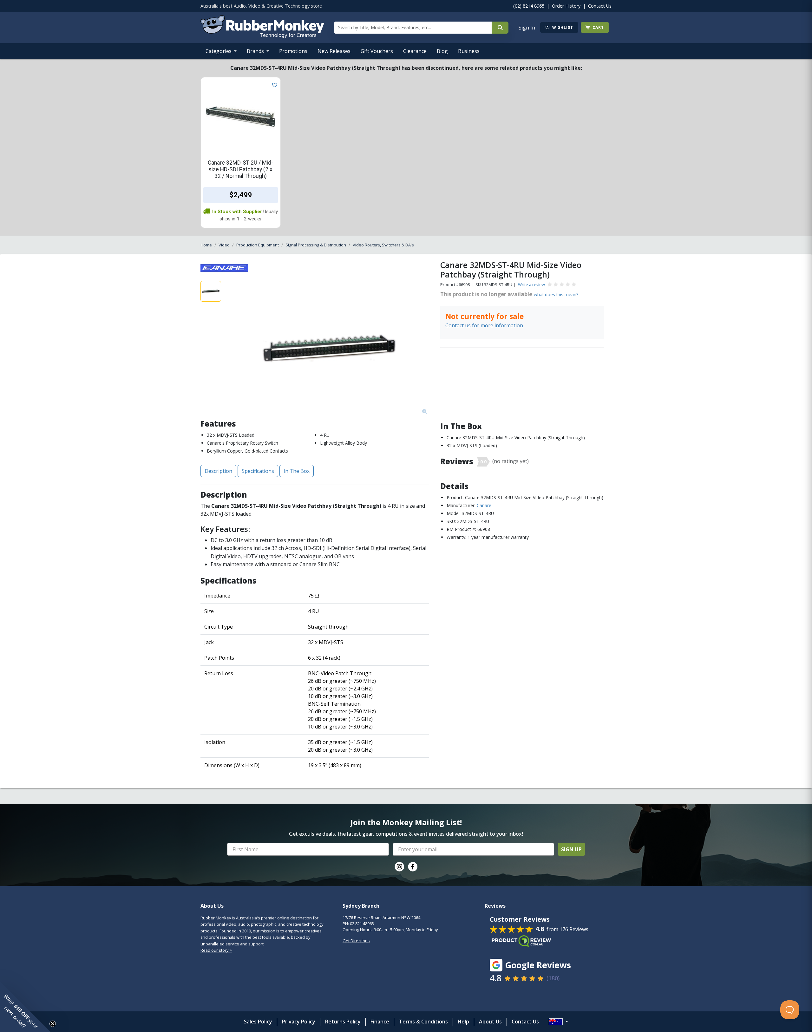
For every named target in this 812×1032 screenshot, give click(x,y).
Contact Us (600, 6)
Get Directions (356, 941)
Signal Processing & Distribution (315, 245)
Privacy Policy (298, 1021)
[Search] (500, 28)
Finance (379, 1021)
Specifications (258, 470)
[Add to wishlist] (273, 84)
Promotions (293, 51)
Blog (442, 51)
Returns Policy (343, 1021)
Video (224, 245)
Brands (256, 51)
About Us (490, 1021)
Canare (484, 505)
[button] (25, 1006)
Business (469, 51)
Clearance (415, 51)
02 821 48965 (362, 923)
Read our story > (216, 950)
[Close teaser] (52, 1024)
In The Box (297, 470)
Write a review (531, 284)
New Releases (334, 51)
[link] (399, 867)
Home (206, 245)
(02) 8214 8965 (528, 6)
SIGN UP (571, 849)
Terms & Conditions (423, 1021)
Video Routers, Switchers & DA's (383, 245)
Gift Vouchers (377, 51)
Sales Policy (258, 1021)
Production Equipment (257, 245)
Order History (566, 6)
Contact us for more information (484, 325)
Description (218, 470)
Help (463, 1021)
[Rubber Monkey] (262, 36)
